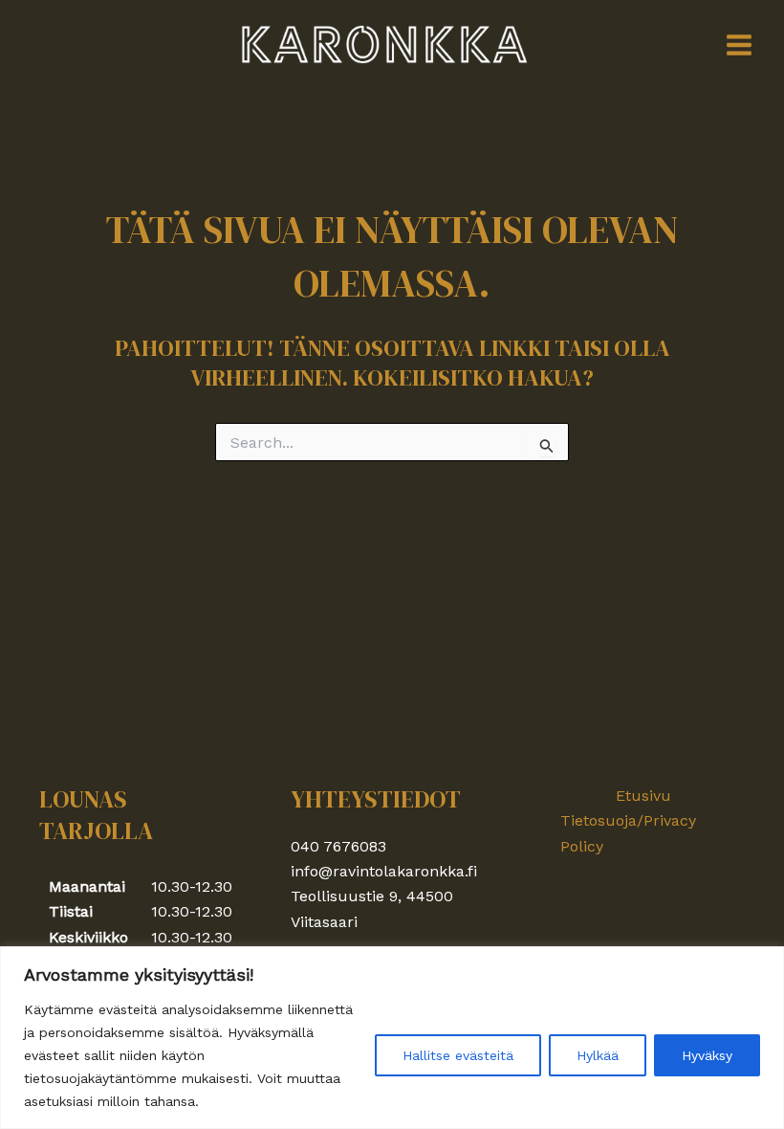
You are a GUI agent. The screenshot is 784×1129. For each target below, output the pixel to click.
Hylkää (598, 1055)
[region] (392, 1037)
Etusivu (643, 795)
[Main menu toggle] (739, 45)
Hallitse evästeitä (458, 1055)
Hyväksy (707, 1055)
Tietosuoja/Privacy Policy (628, 832)
